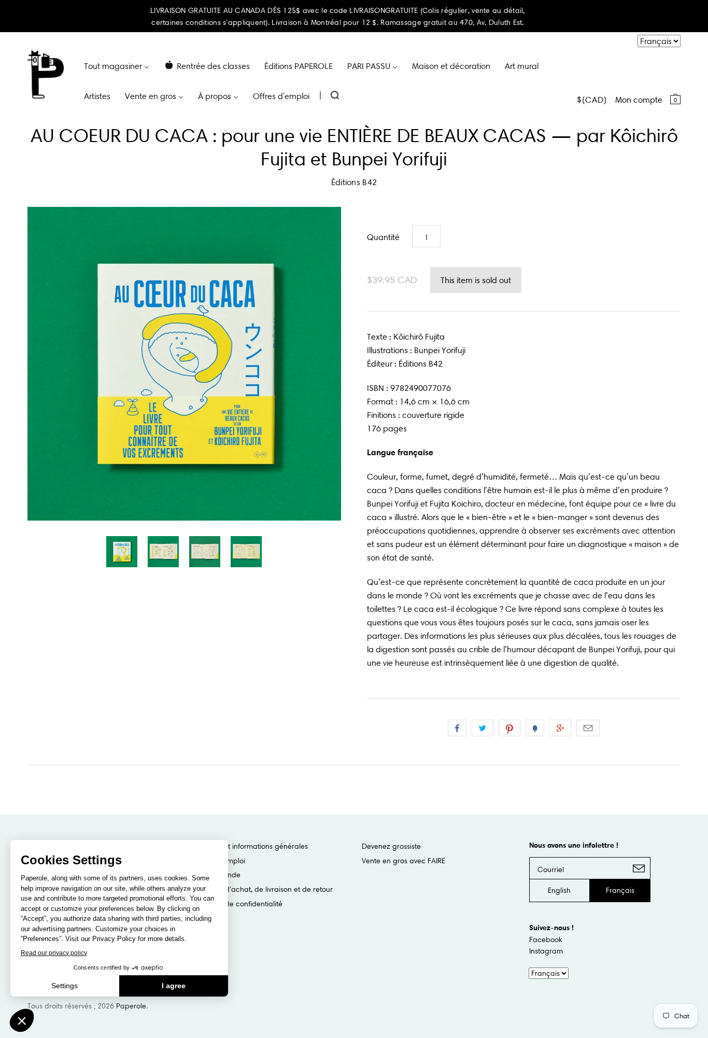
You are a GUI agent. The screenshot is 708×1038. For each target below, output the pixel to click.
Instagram (546, 951)
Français (620, 890)
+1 (560, 728)
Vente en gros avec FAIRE (403, 860)
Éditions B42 (354, 182)
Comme (457, 728)
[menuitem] (117, 65)
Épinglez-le (509, 728)
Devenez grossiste (391, 846)
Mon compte (638, 99)
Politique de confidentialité (238, 903)
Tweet (482, 728)
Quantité (383, 237)
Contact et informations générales (251, 846)
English (559, 890)
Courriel (588, 728)
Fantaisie (535, 728)
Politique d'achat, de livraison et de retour (264, 889)
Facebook (545, 939)
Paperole (131, 1006)
